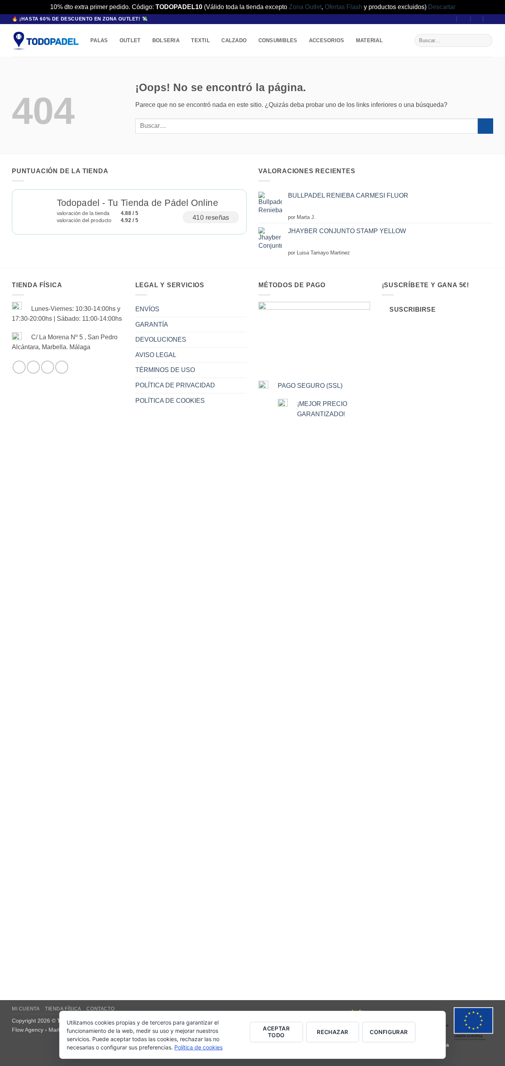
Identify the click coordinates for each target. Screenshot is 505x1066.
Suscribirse (412, 309)
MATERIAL (369, 40)
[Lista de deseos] (477, 19)
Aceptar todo (276, 1031)
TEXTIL (200, 40)
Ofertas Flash (343, 7)
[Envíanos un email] (47, 367)
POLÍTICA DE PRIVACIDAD (175, 385)
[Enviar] (485, 40)
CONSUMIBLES (277, 40)
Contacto (100, 1009)
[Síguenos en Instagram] (33, 367)
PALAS (99, 40)
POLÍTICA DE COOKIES (170, 400)
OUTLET (130, 40)
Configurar (389, 1032)
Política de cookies (198, 1047)
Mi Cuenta (26, 1009)
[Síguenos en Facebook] (19, 367)
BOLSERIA (166, 40)
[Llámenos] (61, 367)
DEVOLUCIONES (160, 339)
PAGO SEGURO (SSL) (310, 385)
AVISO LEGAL (155, 355)
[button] (464, 19)
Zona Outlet (305, 7)
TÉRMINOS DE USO (165, 370)
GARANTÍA (151, 324)
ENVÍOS (147, 309)
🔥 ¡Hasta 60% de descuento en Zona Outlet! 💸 (80, 19)
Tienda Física (63, 1009)
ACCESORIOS (326, 40)
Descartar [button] (441, 7)
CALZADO (234, 40)
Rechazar (332, 1032)
